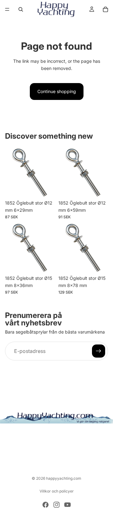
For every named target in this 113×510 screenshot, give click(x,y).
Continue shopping (56, 91)
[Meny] (7, 9)
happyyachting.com (63, 478)
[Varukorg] (105, 9)
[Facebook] (45, 504)
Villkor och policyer (57, 491)
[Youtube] (67, 504)
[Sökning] (21, 9)
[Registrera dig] (98, 351)
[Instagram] (56, 504)
